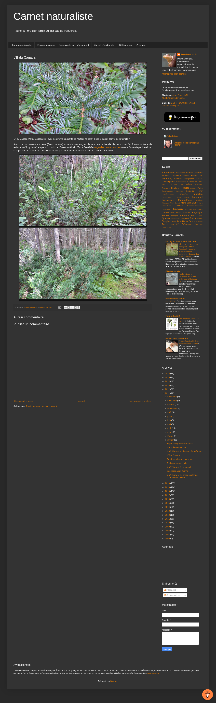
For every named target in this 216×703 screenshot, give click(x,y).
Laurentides (166, 197)
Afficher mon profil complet (174, 74)
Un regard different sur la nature (181, 241)
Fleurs (184, 188)
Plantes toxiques (46, 45)
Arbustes (198, 172)
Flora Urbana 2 (173, 316)
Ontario (188, 210)
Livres (186, 197)
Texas (192, 221)
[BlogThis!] (68, 307)
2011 (167, 519)
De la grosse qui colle (177, 463)
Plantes (165, 215)
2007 (167, 535)
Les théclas (171, 301)
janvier (170, 440)
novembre (172, 400)
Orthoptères (197, 210)
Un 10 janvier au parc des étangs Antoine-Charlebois (182, 476)
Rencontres (175, 219)
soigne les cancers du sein (107, 147)
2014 (167, 507)
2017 (167, 495)
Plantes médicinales (21, 45)
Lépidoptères (168, 200)
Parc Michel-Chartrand (180, 213)
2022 (167, 389)
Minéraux (165, 203)
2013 (167, 511)
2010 (167, 523)
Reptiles (185, 218)
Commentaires (173, 595)
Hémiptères (184, 194)
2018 (167, 491)
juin (169, 420)
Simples (166, 221)
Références (125, 45)
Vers (172, 224)
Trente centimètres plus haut (180, 459)
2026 (167, 373)
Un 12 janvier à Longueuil (179, 467)
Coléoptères (181, 182)
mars (169, 432)
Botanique (178, 179)
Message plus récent (23, 401)
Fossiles (193, 188)
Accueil (81, 401)
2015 (167, 503)
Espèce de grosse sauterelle (180, 443)
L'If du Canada (173, 455)
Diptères (188, 184)
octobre (171, 404)
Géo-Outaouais (173, 271)
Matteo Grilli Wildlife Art (177, 338)
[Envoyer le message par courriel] (60, 307)
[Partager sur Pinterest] (78, 307)
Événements (187, 224)
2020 (167, 483)
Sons (174, 221)
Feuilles (175, 188)
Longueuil (197, 197)
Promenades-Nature (175, 299)
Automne (176, 176)
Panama (165, 213)
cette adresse (153, 673)
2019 (167, 487)
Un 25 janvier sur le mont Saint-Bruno (184, 451)
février (170, 436)
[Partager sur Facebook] (75, 307)
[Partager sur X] (71, 307)
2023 (167, 385)
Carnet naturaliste (53, 16)
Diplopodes (178, 184)
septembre (172, 408)
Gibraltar (179, 191)
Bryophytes (189, 179)
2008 (167, 530)
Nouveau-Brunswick (194, 206)
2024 (167, 381)
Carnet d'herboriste (104, 45)
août (169, 412)
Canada (199, 179)
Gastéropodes (167, 191)
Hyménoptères (168, 194)
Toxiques (199, 221)
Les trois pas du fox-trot (177, 471)
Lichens (178, 197)
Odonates (166, 210)
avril (169, 428)
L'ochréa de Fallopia (176, 447)
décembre (172, 397)
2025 (167, 377)
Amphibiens (168, 172)
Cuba (170, 184)
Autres (186, 176)
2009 (167, 527)
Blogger (113, 681)
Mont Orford (175, 203)
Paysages (197, 212)
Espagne (166, 188)
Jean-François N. (189, 54)
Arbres (189, 172)
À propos (141, 45)
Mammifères (185, 200)
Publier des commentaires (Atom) (41, 406)
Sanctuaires (196, 218)
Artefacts (166, 176)
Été (177, 224)
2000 (167, 538)
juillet (170, 416)
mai (169, 424)
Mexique (199, 200)
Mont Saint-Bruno (189, 203)
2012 (167, 515)
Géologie (190, 191)
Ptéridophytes (196, 215)
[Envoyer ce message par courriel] (65, 307)
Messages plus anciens (140, 401)
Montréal (179, 206)
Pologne (174, 215)
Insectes (198, 194)
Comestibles (192, 182)
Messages (171, 590)
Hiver (200, 191)
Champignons (168, 181)
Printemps (184, 215)
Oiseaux (177, 209)
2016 (167, 499)
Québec (166, 218)
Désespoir (198, 184)
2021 (167, 393)
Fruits (199, 188)
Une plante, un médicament (74, 45)
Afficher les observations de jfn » (186, 144)
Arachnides (180, 173)
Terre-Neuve (182, 221)
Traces (165, 224)
